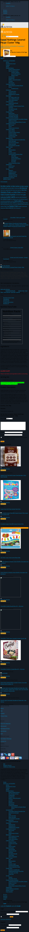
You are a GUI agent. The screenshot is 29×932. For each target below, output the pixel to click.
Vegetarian (24, 206)
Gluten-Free (6, 192)
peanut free (21, 204)
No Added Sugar (6, 199)
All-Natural (23, 188)
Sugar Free (13, 206)
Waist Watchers (13, 837)
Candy (10, 151)
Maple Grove (12, 824)
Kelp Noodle (12, 849)
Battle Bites (12, 113)
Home (2, 46)
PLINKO (3, 713)
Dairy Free (15, 190)
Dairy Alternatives (13, 100)
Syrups (7, 169)
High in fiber (23, 192)
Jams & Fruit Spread (14, 142)
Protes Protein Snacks (14, 132)
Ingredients (6, 299)
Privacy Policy (4, 716)
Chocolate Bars (10, 101)
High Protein (5, 194)
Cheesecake (12, 77)
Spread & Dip (9, 138)
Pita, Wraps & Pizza (13, 71)
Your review (4, 421)
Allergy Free (3, 190)
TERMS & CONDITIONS (9, 767)
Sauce (10, 126)
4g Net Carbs (11, 188)
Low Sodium (23, 197)
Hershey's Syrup (13, 176)
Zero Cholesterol (17, 208)
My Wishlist (3, 731)
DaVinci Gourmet (13, 174)
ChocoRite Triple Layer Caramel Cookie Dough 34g (13, 638)
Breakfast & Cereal (10, 63)
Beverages (8, 96)
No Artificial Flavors (23, 199)
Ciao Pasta (11, 110)
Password (3, 914)
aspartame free (9, 190)
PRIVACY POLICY (7, 765)
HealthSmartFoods (5, 47)
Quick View (3, 470)
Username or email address (8, 911)
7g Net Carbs (16, 188)
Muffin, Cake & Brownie (15, 798)
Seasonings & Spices (14, 128)
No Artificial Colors (15, 199)
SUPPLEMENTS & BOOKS (12, 889)
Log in (11, 916)
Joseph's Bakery (15, 72)
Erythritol (11, 167)
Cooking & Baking (10, 84)
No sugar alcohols (19, 202)
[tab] (15, 297)
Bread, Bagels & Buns (14, 792)
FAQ (2, 711)
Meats (7, 66)
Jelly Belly (13, 155)
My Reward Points (5, 728)
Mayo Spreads (12, 144)
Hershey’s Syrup (13, 878)
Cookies (11, 81)
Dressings (8, 90)
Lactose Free (19, 194)
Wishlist (5, 11)
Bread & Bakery (10, 68)
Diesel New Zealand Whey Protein (17, 122)
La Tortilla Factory (16, 74)
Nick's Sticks (12, 131)
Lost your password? (6, 919)
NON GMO (17, 201)
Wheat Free (3, 208)
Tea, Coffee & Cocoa (14, 98)
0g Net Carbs (5, 186)
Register (2, 930)
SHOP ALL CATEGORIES (10, 46)
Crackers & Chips (13, 135)
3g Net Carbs (4, 188)
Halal (12, 192)
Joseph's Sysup (12, 172)
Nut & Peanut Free (6, 204)
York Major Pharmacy (6, 738)
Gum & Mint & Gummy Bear (15, 154)
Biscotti (10, 801)
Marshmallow (12, 150)
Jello (10, 148)
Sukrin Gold (12, 166)
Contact (5, 13)
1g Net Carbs (15, 186)
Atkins (7, 62)
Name (2, 432)
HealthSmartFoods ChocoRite (16, 871)
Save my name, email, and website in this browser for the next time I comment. (14, 438)
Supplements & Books (8, 177)
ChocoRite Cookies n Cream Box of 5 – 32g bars (13, 669)
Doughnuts (11, 78)
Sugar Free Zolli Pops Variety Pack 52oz (11, 509)
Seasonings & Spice (13, 833)
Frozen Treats (12, 153)
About (2, 708)
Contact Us (3, 741)
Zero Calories (9, 208)
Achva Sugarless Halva (14, 163)
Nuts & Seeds (12, 136)
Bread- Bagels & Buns (14, 69)
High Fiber (17, 192)
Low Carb (10, 196)
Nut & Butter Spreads (14, 145)
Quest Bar (11, 874)
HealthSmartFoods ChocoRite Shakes (18, 119)
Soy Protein (12, 884)
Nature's (11, 170)
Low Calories (7, 292)
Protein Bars (20, 46)
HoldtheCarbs (14, 88)
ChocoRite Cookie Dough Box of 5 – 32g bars (12, 606)
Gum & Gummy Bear (14, 865)
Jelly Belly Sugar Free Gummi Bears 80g (10, 557)
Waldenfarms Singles (14, 94)
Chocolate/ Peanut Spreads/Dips (17, 139)
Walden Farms (12, 93)
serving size (6, 300)
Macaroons (11, 802)
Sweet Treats (9, 147)
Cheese (8, 65)
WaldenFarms (12, 173)
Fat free (24, 190)
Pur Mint (13, 161)
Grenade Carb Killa (13, 116)
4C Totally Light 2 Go (14, 97)
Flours (10, 87)
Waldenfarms (12, 826)
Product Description (8, 302)
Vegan (20, 206)
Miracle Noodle (12, 851)
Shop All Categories (5, 723)
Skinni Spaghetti (13, 856)
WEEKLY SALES (7, 179)
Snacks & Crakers (10, 129)
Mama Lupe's (14, 75)
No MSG (12, 201)
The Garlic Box (12, 91)
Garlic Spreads (12, 141)
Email (2, 435)
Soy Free (6, 206)
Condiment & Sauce (11, 123)
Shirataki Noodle (13, 109)
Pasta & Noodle (10, 104)
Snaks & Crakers (10, 840)
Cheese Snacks (12, 134)
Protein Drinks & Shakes (12, 117)
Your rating (3, 418)
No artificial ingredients (6, 201)
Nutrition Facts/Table (8, 297)
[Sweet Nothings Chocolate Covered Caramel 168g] (6, 55)
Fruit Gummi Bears (16, 158)
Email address (4, 925)
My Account (3, 726)
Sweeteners (9, 164)
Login (4, 903)
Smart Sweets (14, 157)
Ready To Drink (12, 120)
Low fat (17, 197)
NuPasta (11, 107)
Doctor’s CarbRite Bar (14, 870)
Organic (11, 204)
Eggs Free (19, 190)
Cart (2, 733)
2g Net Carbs (23, 186)
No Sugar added (12, 202)
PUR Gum (13, 160)
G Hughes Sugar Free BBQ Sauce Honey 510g (12, 524)
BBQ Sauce (11, 125)
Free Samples (4, 181)
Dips (10, 814)
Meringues (11, 82)
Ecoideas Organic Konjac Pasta (16, 106)
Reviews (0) (6, 303)
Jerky (10, 845)
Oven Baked (15, 204)
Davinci (10, 877)
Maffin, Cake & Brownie (15, 79)
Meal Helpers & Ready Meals (16, 85)
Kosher (13, 194)
